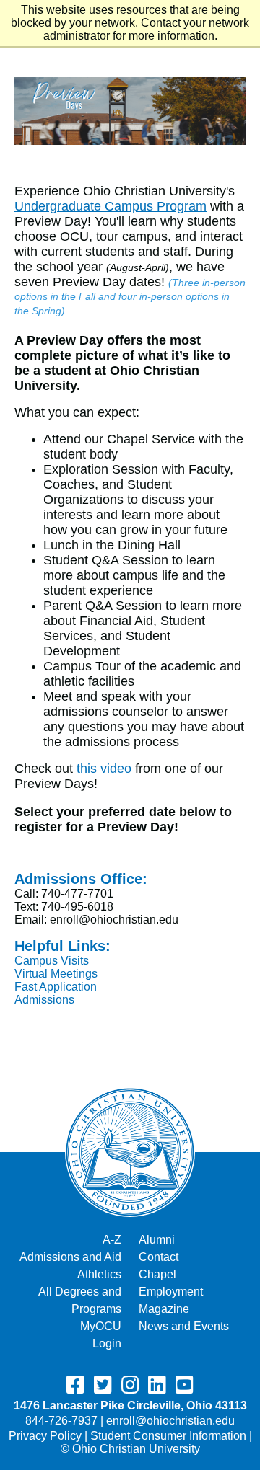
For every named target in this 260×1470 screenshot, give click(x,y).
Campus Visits (51, 961)
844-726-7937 (61, 1420)
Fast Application (55, 986)
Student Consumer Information (168, 1436)
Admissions (44, 999)
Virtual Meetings (56, 974)
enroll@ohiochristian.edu (170, 1420)
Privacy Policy (45, 1436)
